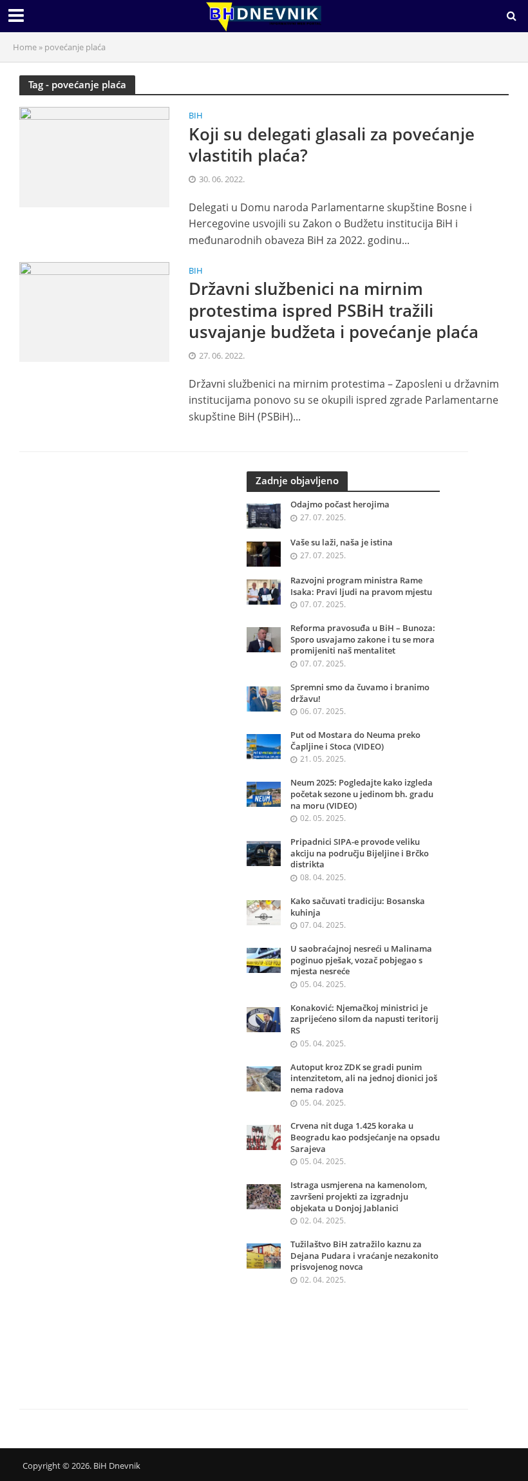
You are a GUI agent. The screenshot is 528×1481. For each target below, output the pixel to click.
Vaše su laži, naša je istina (341, 542)
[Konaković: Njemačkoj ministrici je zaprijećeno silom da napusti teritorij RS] (264, 1018)
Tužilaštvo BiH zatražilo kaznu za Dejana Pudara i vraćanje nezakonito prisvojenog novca (364, 1255)
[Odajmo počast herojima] (264, 515)
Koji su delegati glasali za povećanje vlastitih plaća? (332, 145)
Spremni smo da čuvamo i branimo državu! (359, 693)
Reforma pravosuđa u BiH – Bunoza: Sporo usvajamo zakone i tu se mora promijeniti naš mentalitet (362, 639)
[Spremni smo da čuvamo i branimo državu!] (264, 698)
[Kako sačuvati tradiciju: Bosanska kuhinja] (264, 911)
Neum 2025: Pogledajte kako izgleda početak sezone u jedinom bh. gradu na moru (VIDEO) (361, 794)
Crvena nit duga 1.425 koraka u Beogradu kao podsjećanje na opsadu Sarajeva (365, 1137)
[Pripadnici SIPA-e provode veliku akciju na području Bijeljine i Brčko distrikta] (264, 852)
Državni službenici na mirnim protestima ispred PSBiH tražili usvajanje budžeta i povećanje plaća (333, 310)
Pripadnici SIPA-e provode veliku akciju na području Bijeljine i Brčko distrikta (359, 853)
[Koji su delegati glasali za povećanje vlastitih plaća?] (94, 156)
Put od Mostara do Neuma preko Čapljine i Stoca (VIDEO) (355, 741)
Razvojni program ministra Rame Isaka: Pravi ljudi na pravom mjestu (361, 586)
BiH (196, 116)
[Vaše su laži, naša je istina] (264, 553)
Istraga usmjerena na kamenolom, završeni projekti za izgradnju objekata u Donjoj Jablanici (358, 1196)
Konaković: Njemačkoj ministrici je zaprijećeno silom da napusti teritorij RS (364, 1019)
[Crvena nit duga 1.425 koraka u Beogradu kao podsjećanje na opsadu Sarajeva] (264, 1137)
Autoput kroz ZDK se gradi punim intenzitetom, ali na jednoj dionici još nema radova (363, 1078)
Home (25, 47)
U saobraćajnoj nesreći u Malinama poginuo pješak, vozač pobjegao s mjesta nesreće (361, 960)
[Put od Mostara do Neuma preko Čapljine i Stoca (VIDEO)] (264, 745)
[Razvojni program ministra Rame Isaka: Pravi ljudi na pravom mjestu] (264, 591)
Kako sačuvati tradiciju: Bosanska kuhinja (357, 907)
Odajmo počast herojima (340, 504)
